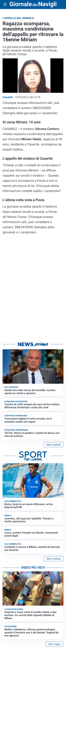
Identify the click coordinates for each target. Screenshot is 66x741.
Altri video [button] (54, 644)
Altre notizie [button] (53, 444)
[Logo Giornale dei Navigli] (33, 4)
